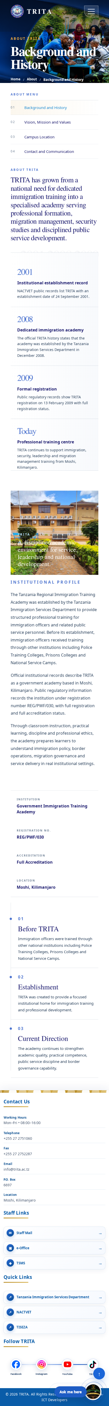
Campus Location (33, 136)
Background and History (39, 107)
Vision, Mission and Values (41, 122)
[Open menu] (91, 11)
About (32, 79)
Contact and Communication (42, 151)
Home (16, 79)
